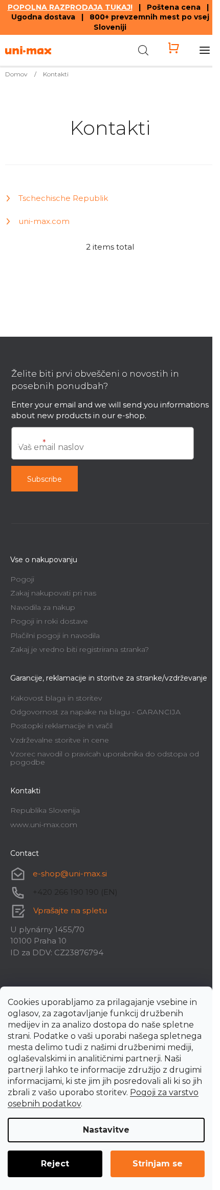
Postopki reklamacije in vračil (61, 725)
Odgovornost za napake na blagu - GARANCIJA (95, 711)
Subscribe (44, 479)
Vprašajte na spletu (70, 910)
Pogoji (22, 579)
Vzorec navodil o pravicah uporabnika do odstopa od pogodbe (104, 757)
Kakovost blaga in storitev (56, 698)
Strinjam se (158, 1163)
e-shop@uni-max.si (70, 873)
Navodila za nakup (42, 607)
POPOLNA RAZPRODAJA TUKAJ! (70, 7)
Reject (55, 1163)
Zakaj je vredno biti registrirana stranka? (79, 649)
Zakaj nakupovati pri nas (53, 593)
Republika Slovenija (45, 810)
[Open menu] (204, 50)
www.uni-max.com (43, 824)
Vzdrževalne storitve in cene (59, 740)
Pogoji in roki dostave (49, 621)
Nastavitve (106, 1130)
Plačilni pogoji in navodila (55, 635)
